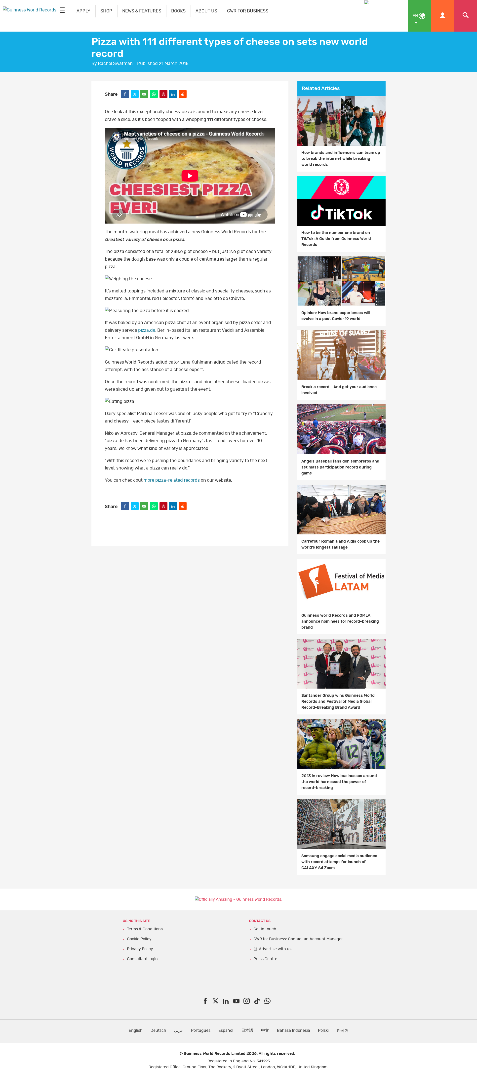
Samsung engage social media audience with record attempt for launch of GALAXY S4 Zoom (339, 862)
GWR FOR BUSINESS (247, 11)
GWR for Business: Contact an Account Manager (298, 939)
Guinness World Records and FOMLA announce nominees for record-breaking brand (340, 621)
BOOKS (178, 11)
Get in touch (264, 929)
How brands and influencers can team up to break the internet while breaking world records (340, 159)
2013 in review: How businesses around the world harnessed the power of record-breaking (339, 782)
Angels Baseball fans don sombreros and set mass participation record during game (340, 467)
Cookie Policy (139, 939)
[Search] (465, 16)
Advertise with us (275, 949)
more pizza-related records (172, 480)
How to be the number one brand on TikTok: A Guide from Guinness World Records (336, 239)
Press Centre (265, 959)
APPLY (83, 11)
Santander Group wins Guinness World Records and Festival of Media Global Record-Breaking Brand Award (338, 701)
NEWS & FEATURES (141, 11)
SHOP (106, 11)
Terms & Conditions (145, 929)
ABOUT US (206, 11)
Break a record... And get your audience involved (339, 390)
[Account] (442, 16)
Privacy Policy (140, 949)
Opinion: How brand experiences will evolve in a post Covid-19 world (335, 316)
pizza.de (146, 330)
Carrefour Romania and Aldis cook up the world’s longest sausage (340, 544)
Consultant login (142, 959)
